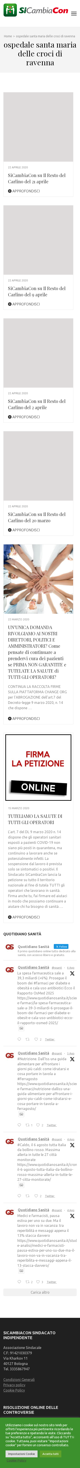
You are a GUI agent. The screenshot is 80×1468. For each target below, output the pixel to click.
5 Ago (70, 1053)
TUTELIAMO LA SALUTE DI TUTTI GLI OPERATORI (35, 819)
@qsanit (57, 967)
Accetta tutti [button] (50, 1453)
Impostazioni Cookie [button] (21, 1453)
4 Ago (70, 1139)
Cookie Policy (14, 1390)
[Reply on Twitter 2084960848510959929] (20, 1125)
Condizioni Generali (19, 1380)
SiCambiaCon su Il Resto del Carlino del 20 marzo (37, 517)
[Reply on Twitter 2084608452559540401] (20, 1196)
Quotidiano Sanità (33, 967)
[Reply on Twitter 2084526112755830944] (20, 1282)
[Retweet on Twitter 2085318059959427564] (28, 1039)
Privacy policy (14, 1385)
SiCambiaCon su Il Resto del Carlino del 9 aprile (37, 291)
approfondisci (26, 191)
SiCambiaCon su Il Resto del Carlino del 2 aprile (37, 404)
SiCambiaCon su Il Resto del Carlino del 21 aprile (37, 178)
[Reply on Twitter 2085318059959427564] (20, 1039)
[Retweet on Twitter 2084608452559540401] (28, 1196)
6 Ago (70, 967)
